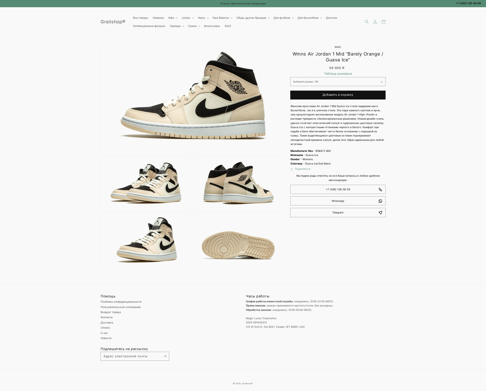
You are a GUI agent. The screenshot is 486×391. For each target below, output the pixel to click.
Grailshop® (247, 383)
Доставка (107, 322)
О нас (104, 333)
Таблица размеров (338, 74)
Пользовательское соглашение (121, 307)
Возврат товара (111, 312)
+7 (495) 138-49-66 (468, 3)
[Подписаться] (165, 356)
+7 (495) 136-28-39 (338, 189)
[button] (367, 22)
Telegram (338, 212)
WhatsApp (338, 201)
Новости (106, 338)
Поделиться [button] (302, 169)
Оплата (105, 327)
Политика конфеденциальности (121, 301)
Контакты (107, 317)
